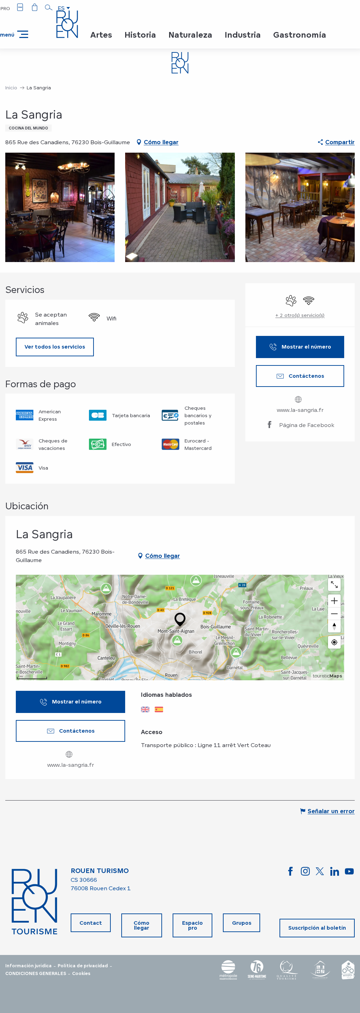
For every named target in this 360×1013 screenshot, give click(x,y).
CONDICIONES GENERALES (35, 973)
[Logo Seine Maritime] (257, 970)
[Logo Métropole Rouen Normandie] (228, 970)
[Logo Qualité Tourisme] (287, 970)
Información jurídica (28, 966)
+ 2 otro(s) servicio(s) (299, 315)
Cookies (81, 973)
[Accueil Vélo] (348, 970)
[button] (48, 7)
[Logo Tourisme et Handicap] (320, 970)
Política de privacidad (83, 966)
